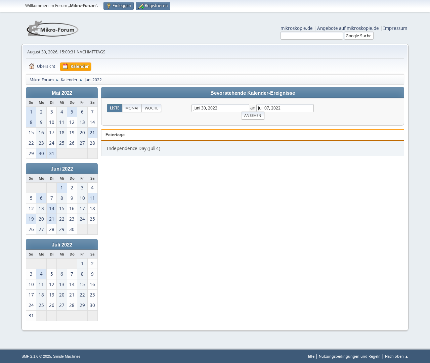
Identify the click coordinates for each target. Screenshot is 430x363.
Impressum (395, 28)
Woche (151, 107)
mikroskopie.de (297, 28)
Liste (114, 107)
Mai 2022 (62, 93)
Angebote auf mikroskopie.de (348, 28)
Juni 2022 (62, 169)
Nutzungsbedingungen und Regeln (350, 356)
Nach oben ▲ (396, 356)
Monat (132, 107)
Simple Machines (67, 356)
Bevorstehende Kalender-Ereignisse (252, 93)
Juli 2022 (62, 244)
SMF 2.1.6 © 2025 (36, 356)
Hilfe (310, 356)
